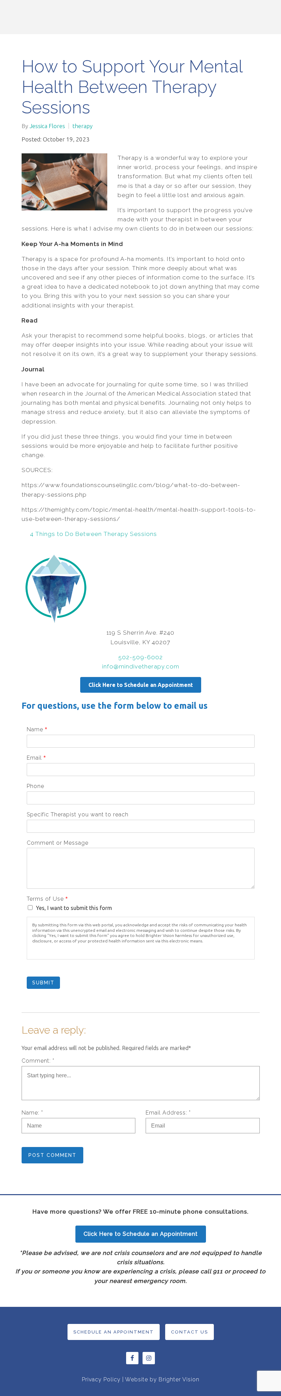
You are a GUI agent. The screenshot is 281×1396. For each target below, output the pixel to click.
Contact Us (189, 1332)
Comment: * (38, 1061)
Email (36, 758)
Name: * (32, 1112)
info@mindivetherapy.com (140, 666)
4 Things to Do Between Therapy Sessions (93, 533)
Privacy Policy (101, 1379)
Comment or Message (57, 843)
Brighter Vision (179, 1379)
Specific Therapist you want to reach (78, 814)
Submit (43, 982)
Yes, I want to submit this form (74, 908)
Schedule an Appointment (113, 1332)
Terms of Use (47, 899)
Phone (35, 786)
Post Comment (52, 1155)
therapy (82, 126)
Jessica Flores (47, 126)
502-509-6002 (140, 657)
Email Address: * (168, 1112)
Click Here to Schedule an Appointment (140, 685)
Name (37, 729)
